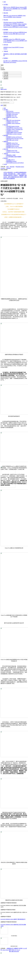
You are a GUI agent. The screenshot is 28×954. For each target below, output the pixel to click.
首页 (4, 108)
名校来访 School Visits (9, 47)
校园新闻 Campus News (9, 39)
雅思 (10, 950)
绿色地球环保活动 (8, 175)
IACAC (18, 950)
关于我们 (5, 109)
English (5, 89)
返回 (2, 65)
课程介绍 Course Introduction (10, 15)
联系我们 (5, 158)
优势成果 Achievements (12, 114)
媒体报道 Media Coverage (13, 40)
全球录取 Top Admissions (12, 25)
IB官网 (20, 948)
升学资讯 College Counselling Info (14, 129)
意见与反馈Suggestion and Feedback (15, 162)
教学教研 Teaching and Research (11, 32)
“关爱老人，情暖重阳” (18, 175)
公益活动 (8, 168)
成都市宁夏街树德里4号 (19, 919)
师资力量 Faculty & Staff (19, 33)
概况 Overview (7, 7)
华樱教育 (16, 948)
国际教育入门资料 (8, 54)
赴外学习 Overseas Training (12, 152)
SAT (15, 950)
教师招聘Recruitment (17, 60)
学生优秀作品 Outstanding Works (14, 127)
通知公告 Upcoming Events (12, 144)
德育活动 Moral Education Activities (14, 138)
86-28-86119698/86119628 (7, 919)
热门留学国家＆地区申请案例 (13, 156)
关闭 (2, 105)
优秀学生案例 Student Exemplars (14, 132)
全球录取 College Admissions (14, 17)
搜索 (2, 89)
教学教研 (5, 135)
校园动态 (5, 141)
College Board (5, 950)
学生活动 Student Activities (10, 22)
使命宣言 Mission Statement (17, 7)
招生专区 (5, 118)
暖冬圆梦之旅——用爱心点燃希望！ (17, 174)
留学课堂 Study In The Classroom (14, 147)
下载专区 (5, 153)
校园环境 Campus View (12, 117)
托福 (12, 950)
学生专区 (5, 124)
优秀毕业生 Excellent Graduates (19, 27)
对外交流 (5, 149)
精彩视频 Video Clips (18, 8)
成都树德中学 (10, 948)
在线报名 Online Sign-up (12, 121)
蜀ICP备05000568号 (14, 951)
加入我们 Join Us (7, 60)
